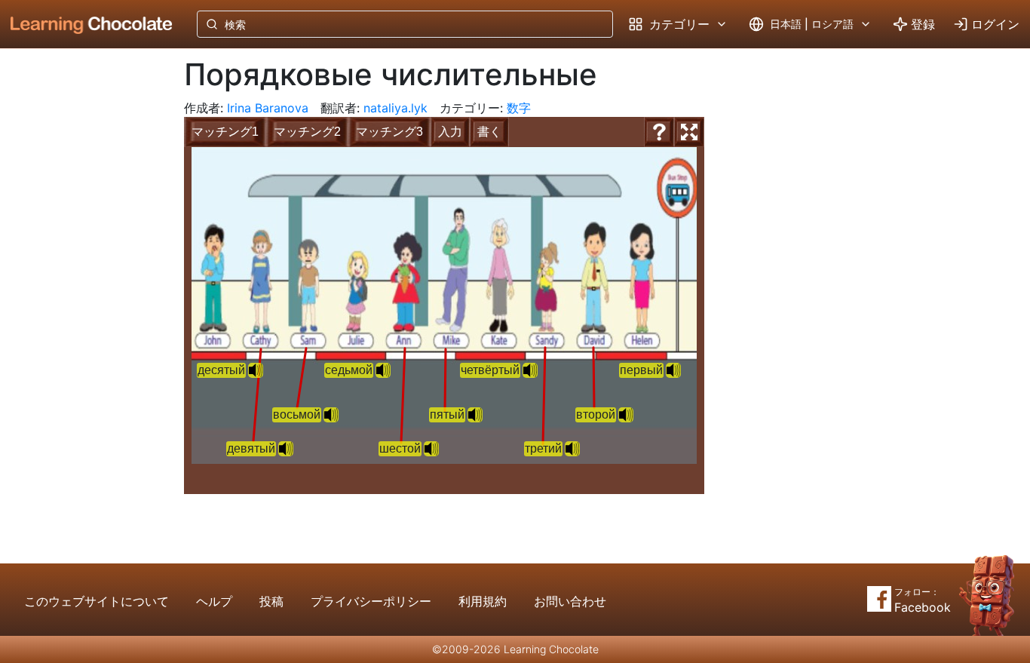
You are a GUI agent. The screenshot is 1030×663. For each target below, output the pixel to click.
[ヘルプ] (659, 132)
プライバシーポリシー (371, 601)
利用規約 (482, 601)
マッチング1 (225, 131)
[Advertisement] (80, 298)
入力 (450, 131)
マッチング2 (307, 131)
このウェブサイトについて (96, 601)
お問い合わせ (570, 601)
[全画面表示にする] (689, 132)
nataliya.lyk (395, 107)
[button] (673, 370)
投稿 (271, 601)
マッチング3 (389, 131)
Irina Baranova (267, 107)
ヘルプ (214, 601)
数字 (519, 107)
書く (489, 131)
